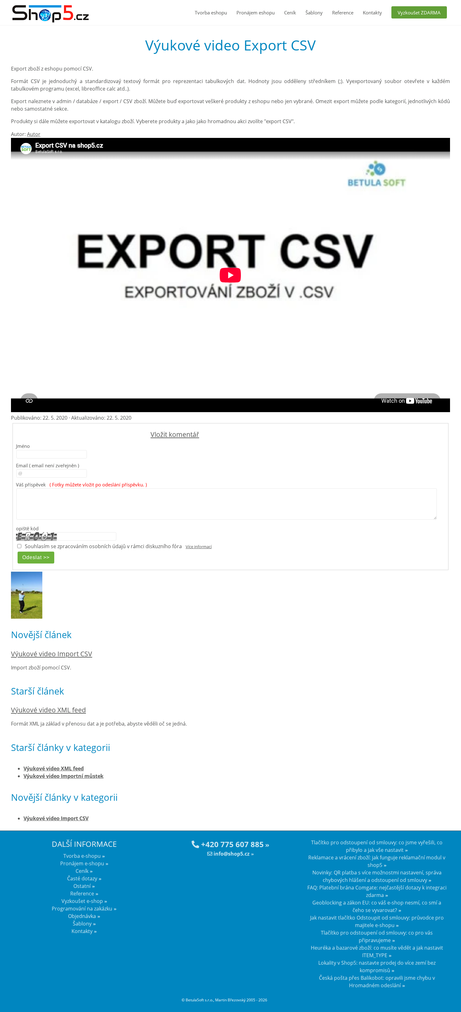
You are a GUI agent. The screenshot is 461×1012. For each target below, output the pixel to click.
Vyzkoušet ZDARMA (419, 12)
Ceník (290, 12)
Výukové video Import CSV (51, 653)
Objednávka (82, 916)
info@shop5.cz (231, 853)
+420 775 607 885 (231, 844)
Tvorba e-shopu (82, 855)
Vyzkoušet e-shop (82, 901)
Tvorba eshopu (211, 12)
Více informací (199, 546)
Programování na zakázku (82, 908)
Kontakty (372, 12)
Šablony (314, 12)
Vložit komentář (175, 434)
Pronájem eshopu (255, 12)
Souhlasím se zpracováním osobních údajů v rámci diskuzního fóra (103, 546)
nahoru (451, 996)
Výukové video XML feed (48, 709)
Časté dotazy (82, 878)
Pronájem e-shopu (82, 863)
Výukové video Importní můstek (63, 776)
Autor (33, 134)
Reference (342, 12)
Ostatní (82, 886)
